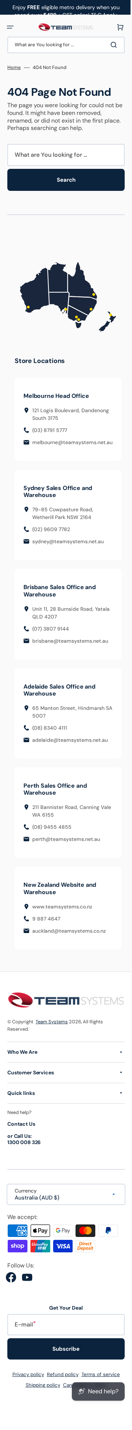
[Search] (109, 45)
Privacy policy (25, 1374)
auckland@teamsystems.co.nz (69, 931)
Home (14, 67)
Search (63, 180)
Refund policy (60, 1374)
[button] (10, 27)
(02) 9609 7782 (51, 530)
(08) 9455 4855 (52, 828)
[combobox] (63, 45)
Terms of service (97, 1374)
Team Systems (52, 1022)
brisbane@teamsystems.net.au (70, 641)
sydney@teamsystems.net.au (68, 542)
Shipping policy (40, 1385)
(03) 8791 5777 (49, 431)
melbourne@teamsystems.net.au (72, 443)
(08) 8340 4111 (49, 729)
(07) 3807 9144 (50, 629)
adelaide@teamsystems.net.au (70, 741)
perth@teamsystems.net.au (66, 840)
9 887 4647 (46, 919)
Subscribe (63, 1349)
